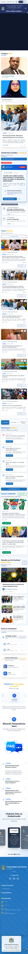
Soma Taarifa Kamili (9, 198)
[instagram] (14, 878)
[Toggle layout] (20, 937)
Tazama (10, 441)
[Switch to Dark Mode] (16, 2)
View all (25, 563)
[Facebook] (10, 878)
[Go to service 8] (19, 854)
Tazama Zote (22, 637)
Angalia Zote (21, 494)
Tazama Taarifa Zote (9, 159)
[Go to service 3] (11, 854)
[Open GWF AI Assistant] (24, 950)
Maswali (3, 1)
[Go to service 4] (12, 854)
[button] (14, 768)
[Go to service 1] (8, 854)
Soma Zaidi (5, 145)
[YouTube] (17, 878)
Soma (9, 214)
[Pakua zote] (22, 644)
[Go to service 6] (16, 854)
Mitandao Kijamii (11, 1)
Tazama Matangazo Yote (14, 489)
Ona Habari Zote (14, 236)
